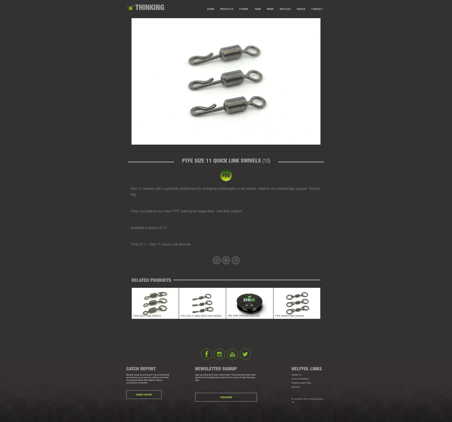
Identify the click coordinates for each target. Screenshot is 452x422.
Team (257, 9)
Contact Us (296, 375)
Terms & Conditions (300, 379)
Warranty (296, 387)
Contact (317, 9)
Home (210, 9)
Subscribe (226, 397)
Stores (243, 9)
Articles (285, 9)
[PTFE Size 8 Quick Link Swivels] (217, 260)
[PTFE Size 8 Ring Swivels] (236, 260)
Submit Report (144, 394)
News (270, 9)
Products (226, 9)
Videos (301, 9)
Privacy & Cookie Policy (301, 383)
